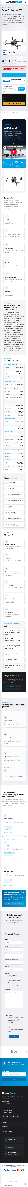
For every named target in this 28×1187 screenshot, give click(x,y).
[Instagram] (14, 1116)
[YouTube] (17, 1116)
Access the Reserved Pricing (14, 103)
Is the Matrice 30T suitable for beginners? (12, 666)
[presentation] (26, 1051)
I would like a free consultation (12, 976)
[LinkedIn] (10, 1116)
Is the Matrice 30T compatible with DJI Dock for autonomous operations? (12, 632)
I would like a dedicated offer (14, 981)
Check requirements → (9, 857)
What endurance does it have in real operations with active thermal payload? (12, 646)
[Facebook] (3, 1116)
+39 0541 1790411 (8, 1110)
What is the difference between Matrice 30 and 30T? (12, 639)
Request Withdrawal (14, 1181)
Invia (14, 1037)
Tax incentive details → (14, 903)
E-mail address (9, 953)
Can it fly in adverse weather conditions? (12, 653)
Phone (7, 966)
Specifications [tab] (16, 112)
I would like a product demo (15, 985)
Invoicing (4, 63)
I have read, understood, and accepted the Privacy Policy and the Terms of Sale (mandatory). (15, 1020)
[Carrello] (25, 2)
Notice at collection (7, 1185)
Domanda (7, 989)
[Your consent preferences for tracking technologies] (25, 1184)
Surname (7, 946)
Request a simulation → (9, 885)
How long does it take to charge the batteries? (11, 660)
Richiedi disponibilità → (14, 75)
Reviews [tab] (6, 117)
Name (7, 939)
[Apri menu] (2, 2)
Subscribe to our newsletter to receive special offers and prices (15, 1029)
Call (22, 88)
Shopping (5, 1126)
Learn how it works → (8, 832)
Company (5, 1122)
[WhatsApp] (6, 1116)
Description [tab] (6, 112)
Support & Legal (7, 1131)
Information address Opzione (12, 959)
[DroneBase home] (14, 2)
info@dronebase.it (8, 1112)
